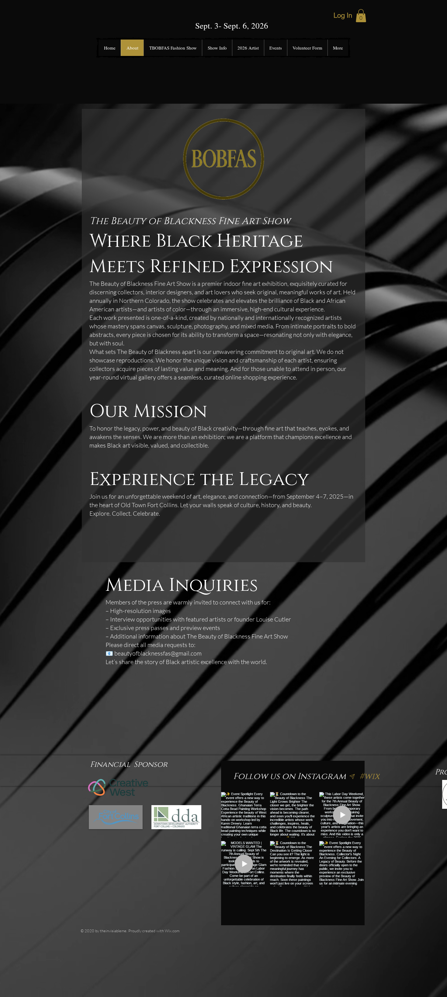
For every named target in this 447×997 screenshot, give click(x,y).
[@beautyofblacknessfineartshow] (352, 776)
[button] (360, 15)
